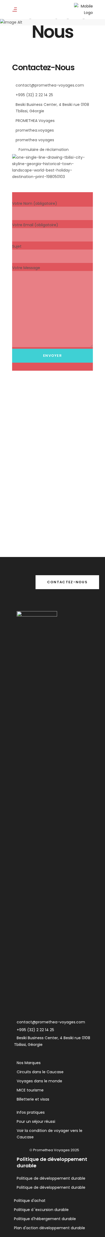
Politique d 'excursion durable (41, 1209)
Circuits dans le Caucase (40, 1072)
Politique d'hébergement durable (45, 1218)
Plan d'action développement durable (49, 1228)
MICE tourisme (30, 1090)
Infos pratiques (31, 1112)
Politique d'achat (30, 1200)
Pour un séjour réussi (36, 1121)
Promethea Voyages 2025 (56, 1150)
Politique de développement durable (51, 1178)
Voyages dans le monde (39, 1081)
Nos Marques (29, 1062)
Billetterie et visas (33, 1099)
